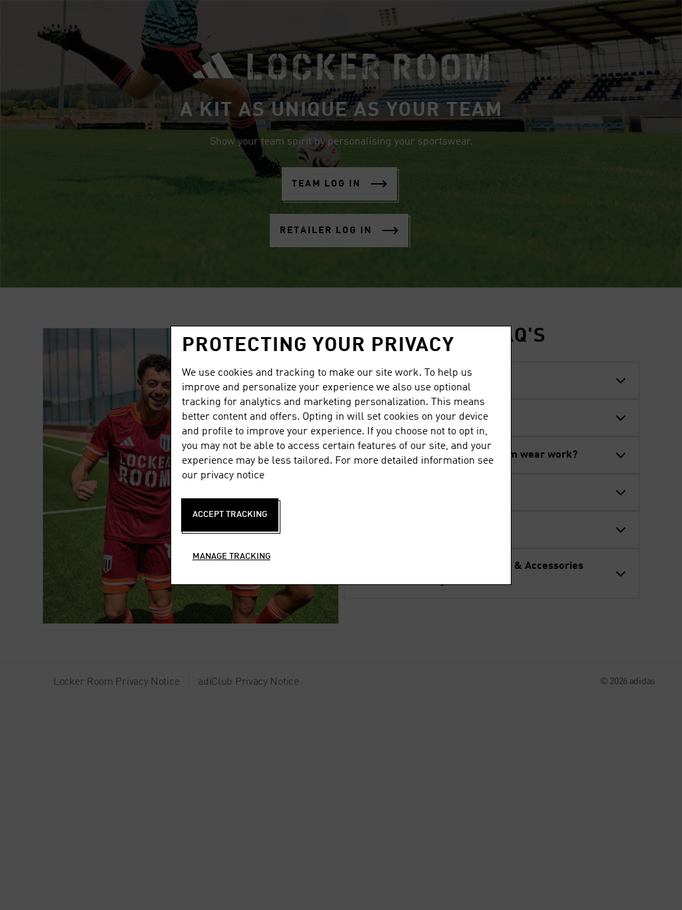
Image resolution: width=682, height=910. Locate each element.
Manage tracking (231, 556)
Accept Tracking (229, 514)
